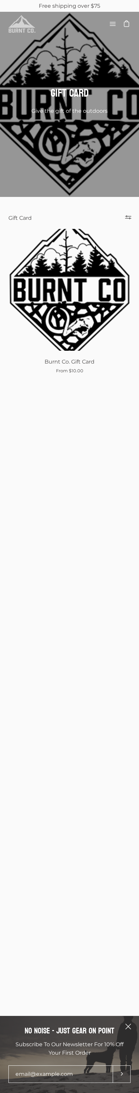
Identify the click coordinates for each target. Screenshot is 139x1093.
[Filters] (128, 217)
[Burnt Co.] (21, 24)
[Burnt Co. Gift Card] (69, 290)
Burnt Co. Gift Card (69, 361)
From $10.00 (69, 370)
